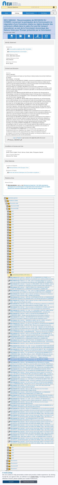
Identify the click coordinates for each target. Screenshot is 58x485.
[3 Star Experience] (35, 7)
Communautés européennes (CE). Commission (20, 49)
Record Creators (30, 13)
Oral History (44, 13)
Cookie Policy (34, 476)
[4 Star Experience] (37, 7)
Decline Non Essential (28, 481)
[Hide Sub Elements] (5, 198)
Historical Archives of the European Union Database (16, 3)
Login (53, 10)
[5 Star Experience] (38, 7)
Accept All (11, 481)
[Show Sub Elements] (7, 206)
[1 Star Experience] (32, 7)
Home (6, 13)
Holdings (17, 13)
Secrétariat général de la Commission (18, 51)
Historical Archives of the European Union (19, 167)
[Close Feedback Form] (54, 7)
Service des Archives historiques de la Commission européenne (24, 172)
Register (19, 138)
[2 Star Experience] (34, 7)
